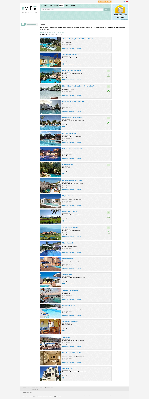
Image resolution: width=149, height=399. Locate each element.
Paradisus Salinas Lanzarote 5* (72, 180)
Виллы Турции (52, 32)
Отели (50, 5)
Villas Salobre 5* (67, 337)
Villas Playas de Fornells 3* (71, 321)
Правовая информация (33, 387)
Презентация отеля (69, 48)
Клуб (45, 5)
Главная (43, 24)
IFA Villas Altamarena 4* (70, 133)
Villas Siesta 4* (67, 368)
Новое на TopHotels (31, 24)
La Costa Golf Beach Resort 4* (72, 149)
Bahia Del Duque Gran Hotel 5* (72, 70)
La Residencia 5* (67, 164)
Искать (107, 9)
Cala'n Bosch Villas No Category (73, 101)
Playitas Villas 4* (67, 196)
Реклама (41, 387)
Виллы (61, 5)
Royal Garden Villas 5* (69, 211)
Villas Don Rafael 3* (68, 306)
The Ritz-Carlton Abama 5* (71, 227)
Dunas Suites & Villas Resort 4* (72, 117)
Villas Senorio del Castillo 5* (71, 353)
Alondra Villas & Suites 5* (70, 54)
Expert (66, 5)
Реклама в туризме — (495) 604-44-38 (30, 389)
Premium (72, 5)
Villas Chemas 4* (67, 258)
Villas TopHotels (43, 32)
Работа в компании (49, 387)
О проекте (24, 387)
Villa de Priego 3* (67, 243)
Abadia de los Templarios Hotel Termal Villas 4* (77, 39)
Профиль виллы (60, 32)
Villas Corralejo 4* (68, 274)
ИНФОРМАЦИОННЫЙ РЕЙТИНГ (30, 9)
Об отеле (79, 48)
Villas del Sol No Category (70, 290)
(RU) (124, 1)
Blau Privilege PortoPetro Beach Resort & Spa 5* (78, 86)
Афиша (56, 5)
